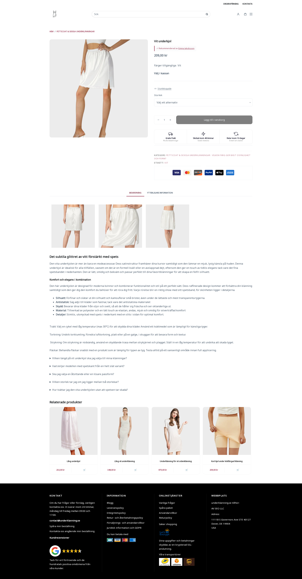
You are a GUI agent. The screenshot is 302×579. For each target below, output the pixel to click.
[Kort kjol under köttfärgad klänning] (227, 431)
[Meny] (251, 14)
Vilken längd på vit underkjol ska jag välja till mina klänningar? (89, 358)
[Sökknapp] (207, 14)
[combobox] (149, 14)
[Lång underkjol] (74, 431)
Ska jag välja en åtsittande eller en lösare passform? (83, 374)
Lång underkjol (73, 461)
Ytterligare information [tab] (160, 192)
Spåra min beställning (62, 526)
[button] (163, 89)
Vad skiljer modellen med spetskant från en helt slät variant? (88, 366)
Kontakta (247, 4)
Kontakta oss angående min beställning (72, 531)
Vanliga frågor (167, 502)
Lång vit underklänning (125, 461)
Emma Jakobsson (186, 48)
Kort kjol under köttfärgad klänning (227, 461)
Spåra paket (166, 507)
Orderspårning (231, 4)
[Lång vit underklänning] (125, 431)
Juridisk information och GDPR (124, 527)
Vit (166, 162)
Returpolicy (165, 517)
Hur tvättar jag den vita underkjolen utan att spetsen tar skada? (90, 389)
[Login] (238, 14)
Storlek (158, 95)
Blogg (110, 502)
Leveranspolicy (115, 507)
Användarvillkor (168, 512)
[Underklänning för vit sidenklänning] (176, 431)
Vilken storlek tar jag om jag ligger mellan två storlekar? (85, 382)
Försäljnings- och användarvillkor (126, 522)
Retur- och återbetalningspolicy (125, 517)
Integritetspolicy (116, 512)
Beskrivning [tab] (135, 192)
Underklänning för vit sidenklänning (176, 461)
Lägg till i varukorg (214, 119)
